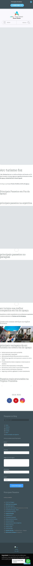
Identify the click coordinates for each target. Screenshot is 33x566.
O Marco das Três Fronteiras (11, 519)
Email (5, 477)
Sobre (7, 432)
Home (7, 425)
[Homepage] (16, 15)
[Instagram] (22, 400)
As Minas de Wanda (10, 521)
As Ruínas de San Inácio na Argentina (13, 523)
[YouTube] (15, 400)
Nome (5, 442)
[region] (16, 228)
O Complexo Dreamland (11, 517)
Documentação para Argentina (12, 434)
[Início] (16, 549)
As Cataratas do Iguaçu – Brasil (12, 509)
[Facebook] (9, 400)
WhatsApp (6, 469)
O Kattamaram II (9, 515)
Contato (7, 430)
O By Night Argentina (10, 506)
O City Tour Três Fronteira (11, 507)
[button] (2, 386)
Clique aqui (16, 5)
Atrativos (8, 427)
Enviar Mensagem (16, 485)
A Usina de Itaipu (9, 528)
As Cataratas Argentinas (11, 511)
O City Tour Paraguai (10, 502)
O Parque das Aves (9, 524)
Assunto (6, 450)
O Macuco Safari (9, 526)
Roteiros (7, 428)
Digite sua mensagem (9, 457)
